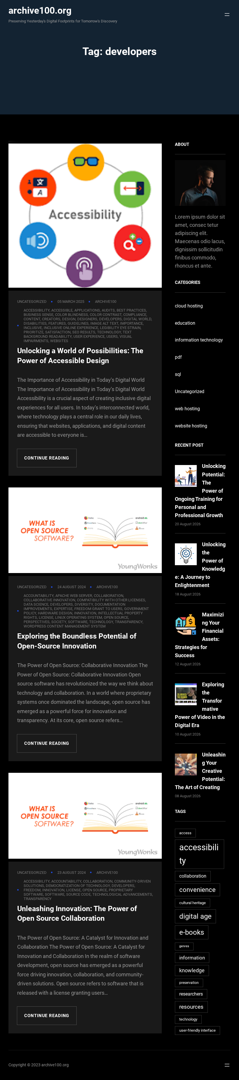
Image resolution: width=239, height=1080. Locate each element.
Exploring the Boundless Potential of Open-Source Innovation (76, 641)
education (185, 323)
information (192, 958)
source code (78, 894)
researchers (191, 994)
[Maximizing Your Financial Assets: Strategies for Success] (186, 626)
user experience (89, 336)
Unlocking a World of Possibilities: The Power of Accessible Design (80, 356)
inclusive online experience (71, 328)
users (112, 336)
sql (178, 374)
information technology (199, 340)
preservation (189, 983)
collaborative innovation (49, 600)
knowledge (192, 970)
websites (59, 341)
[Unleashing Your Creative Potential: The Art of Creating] (186, 766)
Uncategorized (32, 301)
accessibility (199, 854)
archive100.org (39, 10)
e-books (191, 932)
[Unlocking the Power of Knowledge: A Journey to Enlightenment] (186, 555)
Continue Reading (46, 458)
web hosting (187, 408)
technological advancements (122, 894)
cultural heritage (192, 903)
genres (184, 946)
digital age (195, 916)
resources (191, 1006)
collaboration (192, 876)
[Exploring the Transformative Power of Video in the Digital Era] (186, 695)
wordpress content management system (65, 626)
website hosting (191, 426)
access (185, 833)
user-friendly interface (197, 1030)
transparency (129, 622)
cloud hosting (189, 306)
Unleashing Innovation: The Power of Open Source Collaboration (77, 913)
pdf (178, 357)
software (54, 894)
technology (188, 1019)
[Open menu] (225, 14)
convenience (197, 889)
